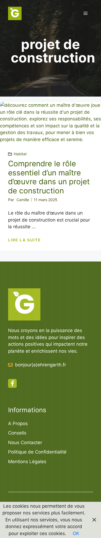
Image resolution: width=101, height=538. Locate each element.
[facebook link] (12, 383)
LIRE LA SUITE (24, 240)
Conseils (17, 433)
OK (76, 533)
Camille (22, 199)
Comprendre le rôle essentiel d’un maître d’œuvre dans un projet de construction (49, 177)
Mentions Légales (27, 461)
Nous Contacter (25, 442)
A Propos (18, 423)
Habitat (20, 154)
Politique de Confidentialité (37, 452)
